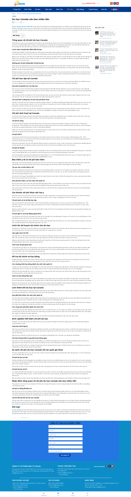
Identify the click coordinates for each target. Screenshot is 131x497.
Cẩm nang (80, 9)
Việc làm (48, 9)
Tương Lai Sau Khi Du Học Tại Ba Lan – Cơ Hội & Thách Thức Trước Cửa (109, 50)
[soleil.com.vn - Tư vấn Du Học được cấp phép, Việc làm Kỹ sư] (19, 3)
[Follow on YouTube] (117, 3)
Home (13, 13)
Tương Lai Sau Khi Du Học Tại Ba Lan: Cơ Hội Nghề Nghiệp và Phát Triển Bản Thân (109, 43)
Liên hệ (104, 9)
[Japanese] (114, 9)
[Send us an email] (109, 466)
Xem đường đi (63, 474)
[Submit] (111, 3)
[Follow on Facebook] (114, 3)
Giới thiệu (28, 9)
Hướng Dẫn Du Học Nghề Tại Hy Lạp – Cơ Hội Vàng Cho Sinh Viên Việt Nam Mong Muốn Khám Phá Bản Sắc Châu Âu (108, 68)
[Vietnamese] (118, 9)
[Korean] (116, 9)
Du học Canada (17, 410)
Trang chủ (17, 9)
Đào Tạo (59, 9)
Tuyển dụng (93, 9)
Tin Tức (70, 9)
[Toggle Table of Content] (22, 35)
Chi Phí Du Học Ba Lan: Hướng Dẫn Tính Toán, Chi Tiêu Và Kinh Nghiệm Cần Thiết (108, 34)
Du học (37, 9)
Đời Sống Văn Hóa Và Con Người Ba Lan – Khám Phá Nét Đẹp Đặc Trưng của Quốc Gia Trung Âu (107, 59)
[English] (112, 9)
